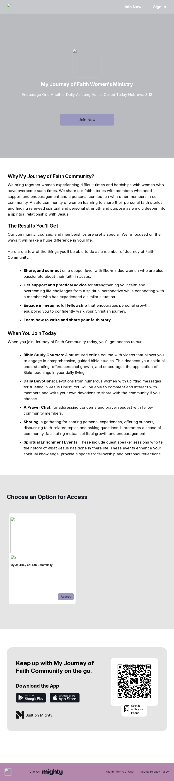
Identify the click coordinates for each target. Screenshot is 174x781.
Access (66, 596)
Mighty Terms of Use (120, 771)
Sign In (159, 7)
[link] (42, 558)
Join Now (132, 7)
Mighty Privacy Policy (154, 771)
